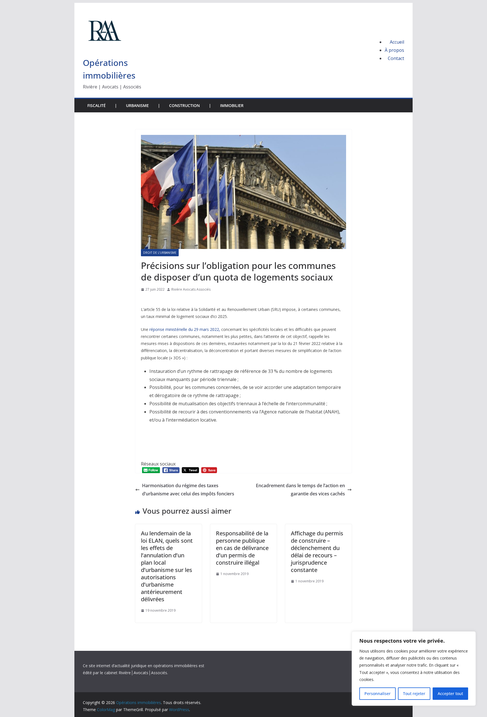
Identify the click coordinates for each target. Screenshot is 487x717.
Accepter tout (450, 693)
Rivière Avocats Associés (191, 289)
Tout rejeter (414, 693)
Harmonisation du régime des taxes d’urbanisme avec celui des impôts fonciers (188, 489)
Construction (184, 105)
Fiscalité (96, 105)
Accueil (397, 42)
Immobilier (232, 105)
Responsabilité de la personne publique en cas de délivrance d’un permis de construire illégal (242, 547)
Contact (396, 58)
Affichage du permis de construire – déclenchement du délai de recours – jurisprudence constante (317, 551)
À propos (394, 50)
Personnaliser (377, 693)
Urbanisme (137, 105)
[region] (414, 668)
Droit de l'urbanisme (159, 253)
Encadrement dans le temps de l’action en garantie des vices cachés (300, 489)
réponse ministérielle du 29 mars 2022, (184, 329)
